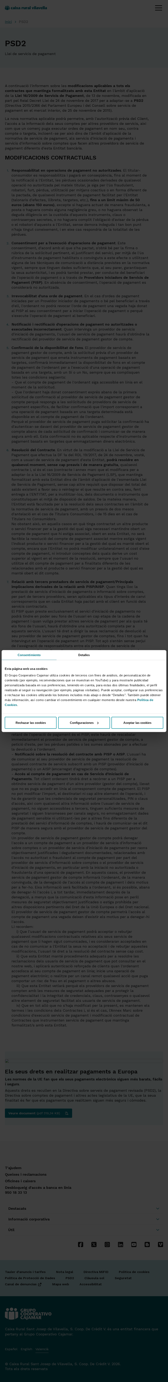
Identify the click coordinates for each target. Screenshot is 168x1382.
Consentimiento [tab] (29, 655)
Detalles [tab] (84, 655)
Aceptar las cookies (137, 722)
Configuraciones (82, 722)
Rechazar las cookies (31, 722)
